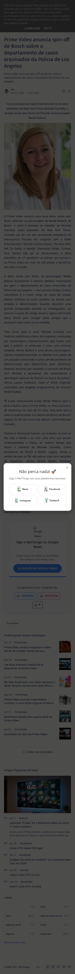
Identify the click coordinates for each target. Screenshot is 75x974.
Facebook (54, 489)
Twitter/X (54, 500)
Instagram (25, 500)
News (25, 489)
